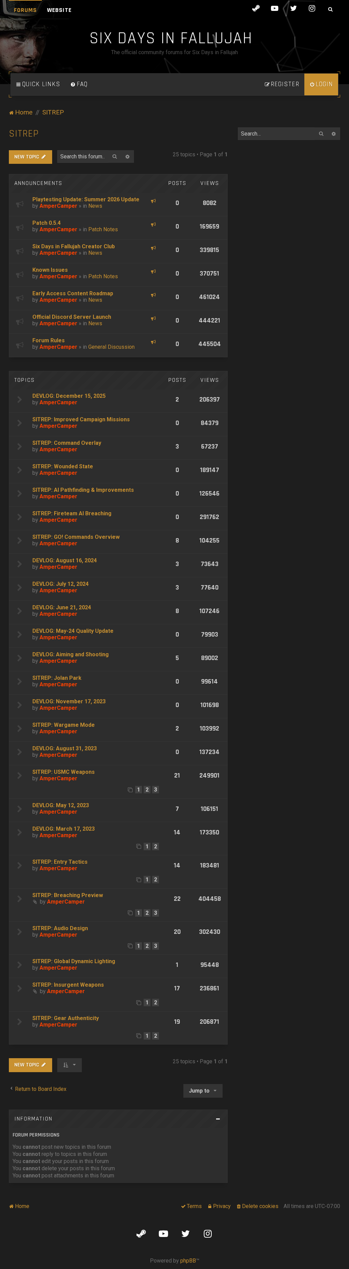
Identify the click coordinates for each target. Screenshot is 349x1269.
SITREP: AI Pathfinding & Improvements (83, 490)
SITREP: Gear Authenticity (65, 1018)
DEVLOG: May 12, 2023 (60, 805)
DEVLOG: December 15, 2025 (69, 396)
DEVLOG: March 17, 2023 (63, 829)
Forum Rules (48, 340)
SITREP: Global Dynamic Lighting (73, 961)
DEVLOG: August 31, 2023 (64, 748)
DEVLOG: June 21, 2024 (61, 607)
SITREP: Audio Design (60, 928)
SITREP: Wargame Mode (63, 725)
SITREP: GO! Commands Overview (76, 537)
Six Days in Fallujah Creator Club (73, 246)
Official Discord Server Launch (71, 317)
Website (59, 10)
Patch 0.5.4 (46, 223)
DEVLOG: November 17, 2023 (69, 701)
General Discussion (111, 347)
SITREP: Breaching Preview (67, 895)
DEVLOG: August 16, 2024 (64, 560)
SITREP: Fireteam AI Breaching (71, 513)
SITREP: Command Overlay (66, 443)
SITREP (24, 133)
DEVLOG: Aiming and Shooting (70, 654)
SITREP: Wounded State (62, 466)
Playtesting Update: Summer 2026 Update (85, 199)
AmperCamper (58, 206)
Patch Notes (103, 229)
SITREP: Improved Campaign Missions (81, 419)
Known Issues (50, 270)
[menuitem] (79, 84)
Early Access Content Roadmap (72, 293)
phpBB (188, 1260)
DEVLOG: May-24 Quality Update (72, 631)
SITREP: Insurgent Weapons (68, 985)
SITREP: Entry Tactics (60, 862)
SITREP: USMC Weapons (63, 772)
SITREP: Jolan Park (56, 678)
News (95, 206)
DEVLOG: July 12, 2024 (60, 584)
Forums (25, 10)
